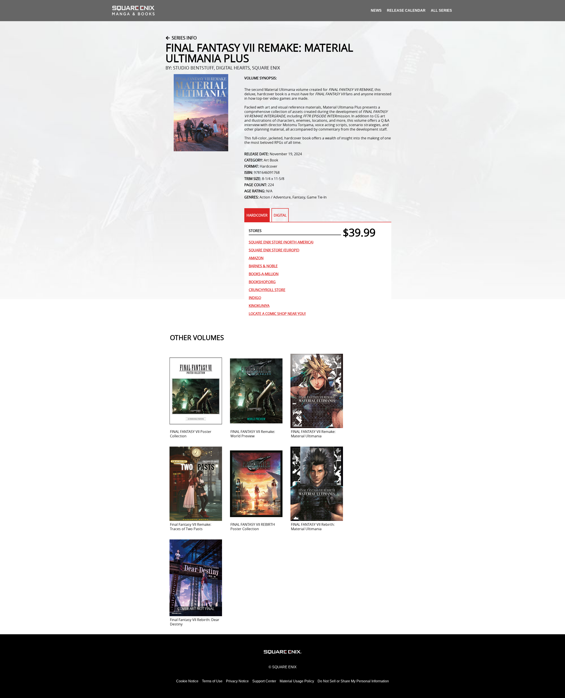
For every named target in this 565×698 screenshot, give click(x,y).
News (376, 10)
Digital (280, 215)
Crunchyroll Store (267, 290)
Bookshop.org (262, 282)
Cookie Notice (187, 681)
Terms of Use (212, 681)
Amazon (256, 258)
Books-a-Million (264, 274)
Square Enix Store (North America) (281, 242)
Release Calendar (406, 10)
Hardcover (257, 215)
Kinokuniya (259, 305)
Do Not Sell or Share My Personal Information (353, 681)
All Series (441, 10)
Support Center (264, 681)
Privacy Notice (237, 681)
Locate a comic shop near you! (277, 313)
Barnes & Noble (263, 266)
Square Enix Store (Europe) (274, 250)
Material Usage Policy (297, 681)
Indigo (255, 298)
